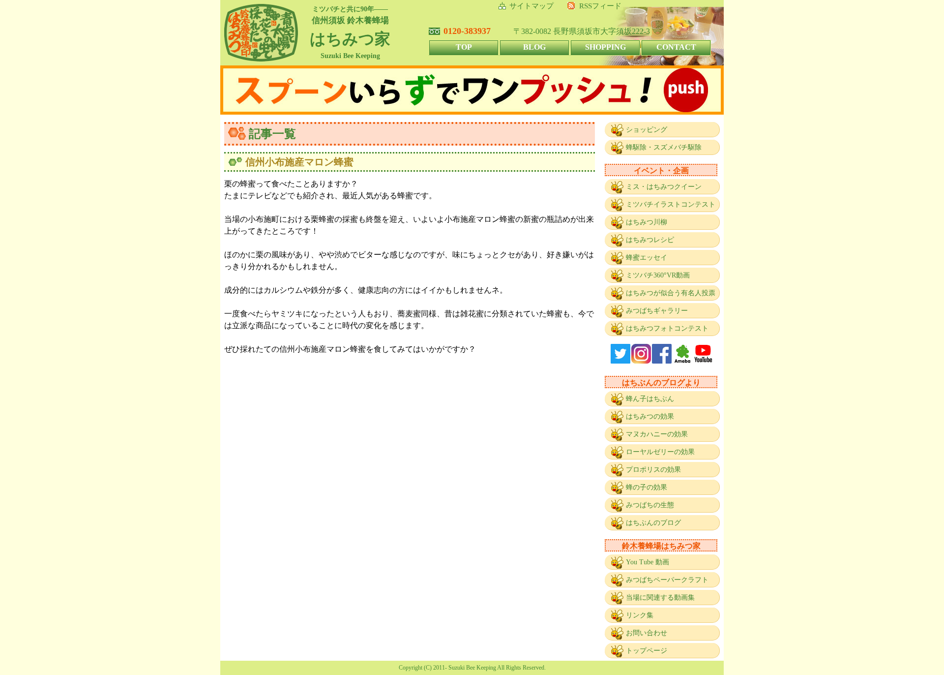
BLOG (534, 47)
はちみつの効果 (650, 416)
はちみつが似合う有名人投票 (670, 293)
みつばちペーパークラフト (667, 579)
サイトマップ (531, 6)
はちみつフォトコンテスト (667, 328)
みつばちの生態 (650, 505)
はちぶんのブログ (653, 522)
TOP (464, 47)
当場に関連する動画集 (660, 597)
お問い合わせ (646, 633)
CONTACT (676, 47)
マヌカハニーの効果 (657, 434)
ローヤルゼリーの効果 (660, 452)
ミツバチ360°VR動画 (658, 275)
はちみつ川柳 (646, 222)
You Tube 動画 (647, 562)
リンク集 (639, 615)
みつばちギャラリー (657, 310)
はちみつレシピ (650, 240)
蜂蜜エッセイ (646, 257)
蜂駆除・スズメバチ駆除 (664, 147)
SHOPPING (605, 47)
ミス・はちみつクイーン (664, 186)
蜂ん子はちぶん (650, 398)
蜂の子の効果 (646, 487)
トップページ (646, 650)
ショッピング (646, 129)
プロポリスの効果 (653, 469)
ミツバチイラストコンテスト (670, 204)
